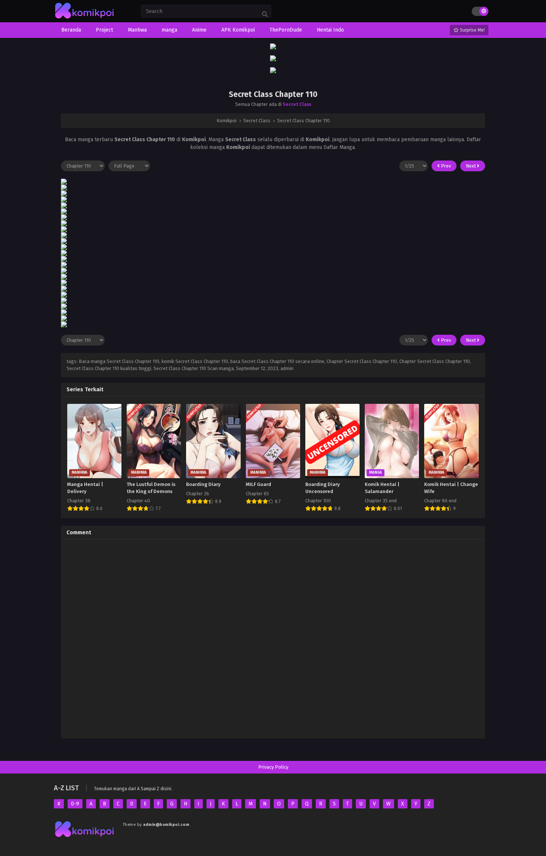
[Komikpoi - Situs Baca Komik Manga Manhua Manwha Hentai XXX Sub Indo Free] (85, 19)
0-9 (75, 804)
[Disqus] (273, 638)
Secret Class (297, 104)
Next (471, 166)
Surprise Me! (472, 30)
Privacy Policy (273, 767)
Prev (445, 166)
